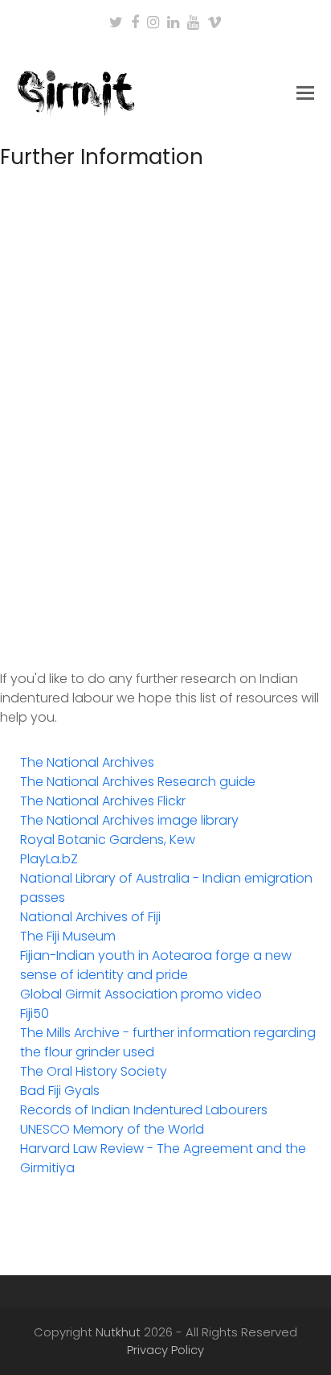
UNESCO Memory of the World (112, 1129)
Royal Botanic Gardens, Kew (107, 839)
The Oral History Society (93, 1071)
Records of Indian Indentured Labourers (144, 1110)
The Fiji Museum (68, 936)
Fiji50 (34, 1013)
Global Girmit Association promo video (141, 994)
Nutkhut (118, 1332)
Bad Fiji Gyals (60, 1090)
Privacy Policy (165, 1350)
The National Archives (87, 762)
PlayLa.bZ (49, 859)
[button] (305, 93)
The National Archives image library (129, 820)
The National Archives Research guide (137, 781)
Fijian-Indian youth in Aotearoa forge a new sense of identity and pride (156, 965)
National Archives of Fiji (90, 917)
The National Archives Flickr (103, 801)
